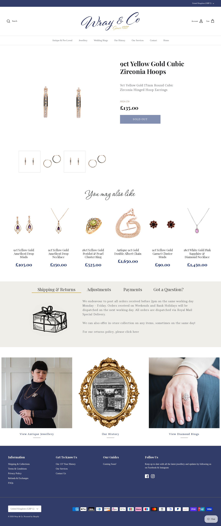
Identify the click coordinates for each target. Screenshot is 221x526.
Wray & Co (18, 516)
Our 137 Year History (66, 464)
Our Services (138, 40)
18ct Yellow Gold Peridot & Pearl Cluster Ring (93, 253)
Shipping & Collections (19, 464)
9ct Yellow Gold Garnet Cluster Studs (162, 253)
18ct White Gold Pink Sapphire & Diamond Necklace (197, 253)
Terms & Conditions (17, 469)
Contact (153, 40)
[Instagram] (153, 476)
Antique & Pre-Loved (62, 40)
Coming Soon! (109, 464)
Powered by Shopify (31, 516)
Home (166, 40)
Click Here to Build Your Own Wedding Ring (110, 3)
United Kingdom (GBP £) (201, 3)
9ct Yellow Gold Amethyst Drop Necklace (58, 253)
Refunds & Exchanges (18, 478)
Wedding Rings (101, 40)
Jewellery (83, 40)
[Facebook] (147, 476)
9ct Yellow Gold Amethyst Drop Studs (23, 253)
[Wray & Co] (110, 21)
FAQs (10, 483)
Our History (119, 40)
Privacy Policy (15, 473)
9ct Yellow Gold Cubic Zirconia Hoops (152, 67)
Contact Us (61, 473)
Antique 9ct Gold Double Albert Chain (127, 252)
